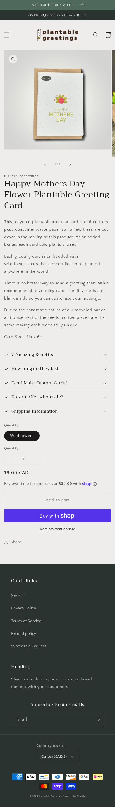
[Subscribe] (98, 719)
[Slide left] (45, 164)
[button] (7, 35)
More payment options (58, 529)
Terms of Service (26, 621)
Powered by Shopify (74, 796)
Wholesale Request (28, 646)
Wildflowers (22, 436)
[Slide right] (70, 164)
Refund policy (23, 633)
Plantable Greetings (50, 796)
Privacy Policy (23, 608)
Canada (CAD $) (54, 757)
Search (17, 595)
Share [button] (16, 542)
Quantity (11, 448)
